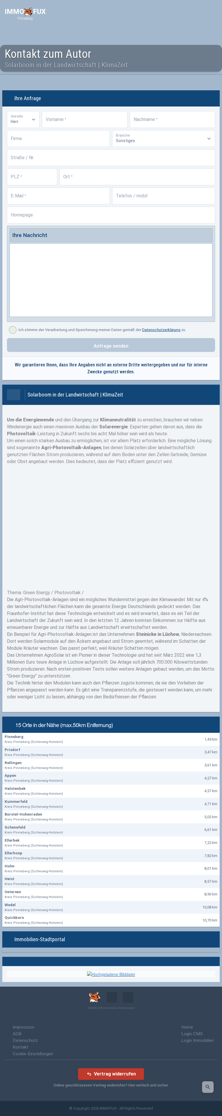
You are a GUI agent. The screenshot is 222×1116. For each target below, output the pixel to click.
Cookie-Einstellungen (33, 1053)
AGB (17, 1033)
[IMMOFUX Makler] (111, 974)
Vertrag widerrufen (115, 1074)
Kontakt (20, 1047)
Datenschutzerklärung (161, 330)
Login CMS (192, 1033)
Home (187, 1027)
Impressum (23, 1027)
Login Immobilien (197, 1040)
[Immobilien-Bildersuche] (208, 1087)
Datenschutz (25, 1040)
